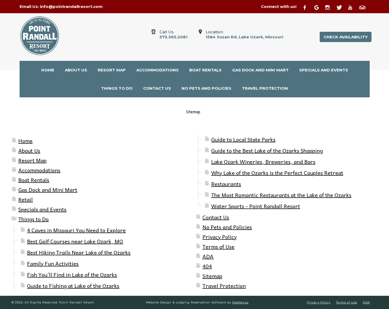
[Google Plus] (319, 6)
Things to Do (33, 219)
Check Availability (346, 36)
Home (25, 141)
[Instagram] (330, 6)
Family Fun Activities (53, 263)
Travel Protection (224, 285)
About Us (29, 150)
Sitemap (212, 276)
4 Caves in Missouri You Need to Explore (76, 230)
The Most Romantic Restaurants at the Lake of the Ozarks (281, 195)
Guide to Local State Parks (243, 139)
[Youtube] (353, 6)
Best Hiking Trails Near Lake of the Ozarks (78, 252)
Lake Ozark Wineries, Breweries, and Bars (263, 161)
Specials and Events (42, 209)
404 (207, 266)
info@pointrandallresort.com (71, 6)
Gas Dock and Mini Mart (47, 189)
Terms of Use (218, 246)
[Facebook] (308, 6)
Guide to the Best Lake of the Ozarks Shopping (267, 150)
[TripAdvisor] (364, 6)
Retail (25, 199)
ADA (208, 256)
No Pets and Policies (227, 227)
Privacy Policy (219, 237)
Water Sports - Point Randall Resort (255, 206)
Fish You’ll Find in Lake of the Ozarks (72, 274)
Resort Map (32, 160)
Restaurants (226, 184)
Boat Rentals (33, 180)
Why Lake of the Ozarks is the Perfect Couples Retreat (277, 173)
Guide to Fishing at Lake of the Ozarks (73, 285)
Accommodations (39, 170)
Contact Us (215, 217)
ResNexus (240, 302)
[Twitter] (342, 6)
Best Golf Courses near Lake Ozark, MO (75, 241)
